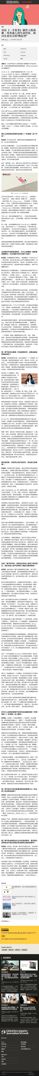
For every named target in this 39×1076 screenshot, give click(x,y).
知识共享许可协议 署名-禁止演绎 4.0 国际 (19, 933)
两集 (28, 795)
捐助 (2, 1051)
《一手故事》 (33, 74)
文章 (2, 26)
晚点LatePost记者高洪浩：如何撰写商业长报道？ (28, 1009)
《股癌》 (17, 275)
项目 (2, 1061)
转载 (21, 58)
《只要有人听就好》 (23, 658)
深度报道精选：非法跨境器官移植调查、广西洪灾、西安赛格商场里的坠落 (10, 976)
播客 (11, 206)
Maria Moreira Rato (28, 980)
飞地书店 (19, 146)
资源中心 (3, 1059)
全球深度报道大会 (25, 1049)
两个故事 (11, 797)
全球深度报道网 (26, 2)
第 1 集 (28, 391)
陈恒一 (7, 40)
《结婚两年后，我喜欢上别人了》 (16, 813)
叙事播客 (4, 950)
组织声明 (3, 1044)
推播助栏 (25, 124)
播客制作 (11, 950)
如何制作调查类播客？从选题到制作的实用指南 (10, 1008)
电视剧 (6, 206)
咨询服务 (3, 1064)
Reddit (5, 58)
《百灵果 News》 (27, 275)
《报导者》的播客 (26, 759)
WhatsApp (7, 55)
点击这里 (33, 66)
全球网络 (23, 1044)
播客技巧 (17, 950)
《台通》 (4, 277)
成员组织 (23, 1046)
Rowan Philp (7, 1012)
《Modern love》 (17, 201)
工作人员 (3, 1046)
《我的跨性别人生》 (10, 490)
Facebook (23, 48)
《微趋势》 (33, 85)
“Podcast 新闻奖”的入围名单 (10, 74)
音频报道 (24, 950)
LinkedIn (22, 52)
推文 (5, 48)
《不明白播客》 (30, 292)
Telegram (23, 55)
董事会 (3, 1049)
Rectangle (31, 1074)
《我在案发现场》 (27, 762)
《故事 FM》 (24, 196)
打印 (5, 52)
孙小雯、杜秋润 (27, 1013)
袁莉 (5, 295)
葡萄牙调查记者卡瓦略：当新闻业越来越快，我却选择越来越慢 (28, 976)
